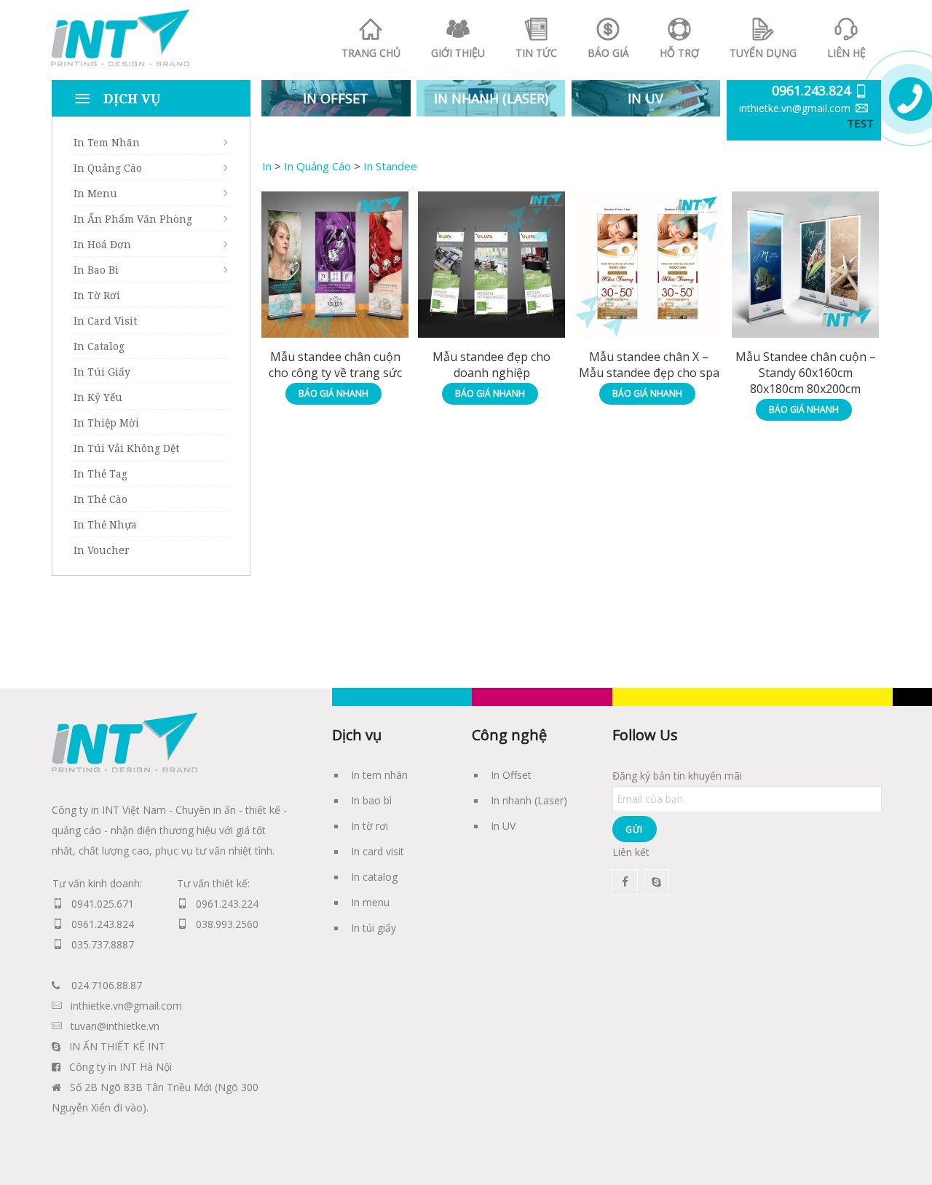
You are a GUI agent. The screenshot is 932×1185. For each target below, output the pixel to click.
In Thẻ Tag (100, 473)
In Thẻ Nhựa (105, 524)
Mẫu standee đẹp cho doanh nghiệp (491, 365)
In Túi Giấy (102, 372)
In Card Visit (105, 321)
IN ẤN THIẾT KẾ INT (117, 1046)
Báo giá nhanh (333, 393)
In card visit (377, 851)
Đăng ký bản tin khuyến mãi (677, 775)
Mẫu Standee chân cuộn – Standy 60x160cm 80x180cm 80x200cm (805, 373)
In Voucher (102, 550)
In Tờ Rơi (97, 295)
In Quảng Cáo (108, 168)
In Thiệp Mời (106, 422)
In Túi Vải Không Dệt (126, 448)
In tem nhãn (379, 775)
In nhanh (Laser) (529, 800)
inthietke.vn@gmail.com (794, 108)
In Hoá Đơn (102, 244)
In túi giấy (373, 928)
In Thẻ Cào (100, 499)
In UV (503, 826)
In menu (370, 902)
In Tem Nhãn (107, 142)
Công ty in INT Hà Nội (120, 1067)
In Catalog (99, 346)
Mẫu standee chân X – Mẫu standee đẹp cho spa (649, 365)
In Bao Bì (96, 270)
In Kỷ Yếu (98, 397)
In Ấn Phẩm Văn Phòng (133, 219)
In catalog (374, 877)
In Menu (95, 193)
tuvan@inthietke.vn (115, 1026)
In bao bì (371, 800)
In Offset (511, 775)
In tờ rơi (369, 826)
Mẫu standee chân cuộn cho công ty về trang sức (335, 365)
